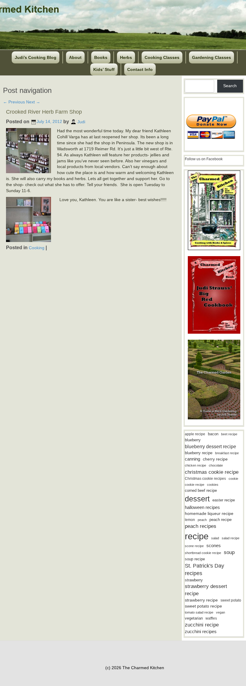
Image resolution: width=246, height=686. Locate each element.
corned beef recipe (201, 490)
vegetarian (194, 618)
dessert (197, 499)
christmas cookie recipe (211, 472)
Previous (14, 102)
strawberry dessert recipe (206, 589)
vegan (220, 612)
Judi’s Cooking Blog (35, 57)
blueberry (193, 440)
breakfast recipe (227, 453)
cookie (233, 478)
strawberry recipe (201, 600)
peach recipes (200, 526)
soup (229, 552)
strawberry (194, 580)
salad (215, 538)
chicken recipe (195, 465)
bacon (213, 434)
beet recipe (229, 434)
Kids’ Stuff (104, 69)
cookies (212, 484)
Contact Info (140, 69)
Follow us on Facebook (204, 159)
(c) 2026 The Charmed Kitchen (134, 667)
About (75, 57)
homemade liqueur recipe (209, 513)
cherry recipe (215, 459)
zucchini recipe (202, 625)
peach (202, 520)
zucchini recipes (201, 631)
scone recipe (194, 546)
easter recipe (223, 500)
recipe (196, 536)
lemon (190, 520)
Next (33, 102)
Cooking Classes (162, 57)
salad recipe (230, 538)
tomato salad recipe (199, 612)
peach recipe (220, 519)
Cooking (36, 247)
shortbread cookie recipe (203, 553)
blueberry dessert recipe (210, 446)
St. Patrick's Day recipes (204, 569)
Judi (81, 121)
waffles (211, 618)
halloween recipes (202, 507)
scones (213, 545)
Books (100, 57)
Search (230, 85)
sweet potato (230, 600)
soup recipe (195, 559)
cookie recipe (194, 484)
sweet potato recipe (203, 606)
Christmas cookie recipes (205, 478)
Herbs (126, 57)
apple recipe (195, 434)
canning (192, 459)
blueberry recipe (198, 453)
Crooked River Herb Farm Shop (44, 112)
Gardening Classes (211, 57)
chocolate (216, 465)
